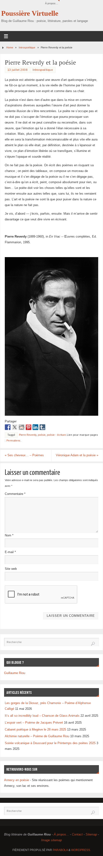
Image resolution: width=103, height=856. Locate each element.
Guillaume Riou (14, 673)
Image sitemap (51, 840)
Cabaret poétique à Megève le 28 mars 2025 (35, 729)
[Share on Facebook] (8, 427)
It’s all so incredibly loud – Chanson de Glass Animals (42, 715)
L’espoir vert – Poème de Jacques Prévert (34, 722)
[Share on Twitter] (14, 427)
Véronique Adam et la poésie (77, 455)
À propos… (51, 3)
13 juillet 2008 (17, 70)
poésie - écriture (56, 434)
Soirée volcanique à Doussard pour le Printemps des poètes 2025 (50, 743)
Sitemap (91, 834)
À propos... (61, 834)
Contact (77, 834)
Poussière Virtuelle (29, 13)
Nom (9, 535)
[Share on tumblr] (42, 427)
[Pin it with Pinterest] (28, 427)
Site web (11, 569)
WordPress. (81, 850)
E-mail (10, 552)
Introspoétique (27, 47)
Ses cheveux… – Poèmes (24, 455)
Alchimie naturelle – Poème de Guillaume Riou (37, 736)
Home (9, 47)
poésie (42, 434)
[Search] (93, 643)
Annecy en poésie (16, 780)
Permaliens (13, 440)
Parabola (60, 850)
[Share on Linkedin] (35, 427)
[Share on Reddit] (21, 427)
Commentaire (15, 494)
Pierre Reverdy (27, 434)
